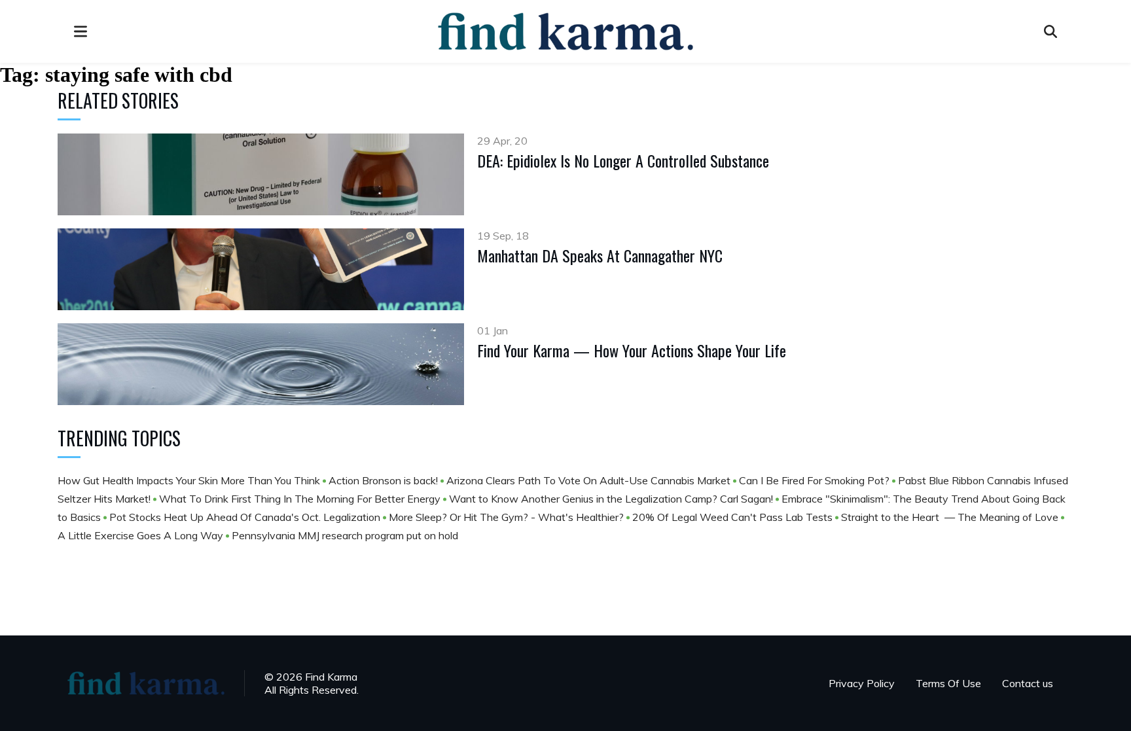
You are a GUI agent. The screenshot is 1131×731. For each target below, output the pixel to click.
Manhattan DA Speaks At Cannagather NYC (600, 255)
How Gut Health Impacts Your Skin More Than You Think (190, 480)
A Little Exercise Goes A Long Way (142, 535)
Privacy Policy (862, 683)
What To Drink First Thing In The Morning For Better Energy (301, 498)
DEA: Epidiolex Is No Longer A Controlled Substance (623, 160)
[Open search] (1050, 31)
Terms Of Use (948, 683)
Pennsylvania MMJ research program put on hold (345, 535)
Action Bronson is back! (384, 480)
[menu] (80, 31)
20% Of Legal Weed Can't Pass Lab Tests (733, 517)
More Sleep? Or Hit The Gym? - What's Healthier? (507, 517)
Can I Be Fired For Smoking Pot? (815, 480)
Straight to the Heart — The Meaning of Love (951, 517)
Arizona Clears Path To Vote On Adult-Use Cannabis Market (589, 480)
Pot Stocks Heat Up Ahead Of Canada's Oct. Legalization (246, 517)
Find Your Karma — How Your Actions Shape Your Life (631, 350)
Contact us (1027, 683)
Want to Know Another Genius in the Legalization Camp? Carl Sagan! (612, 498)
